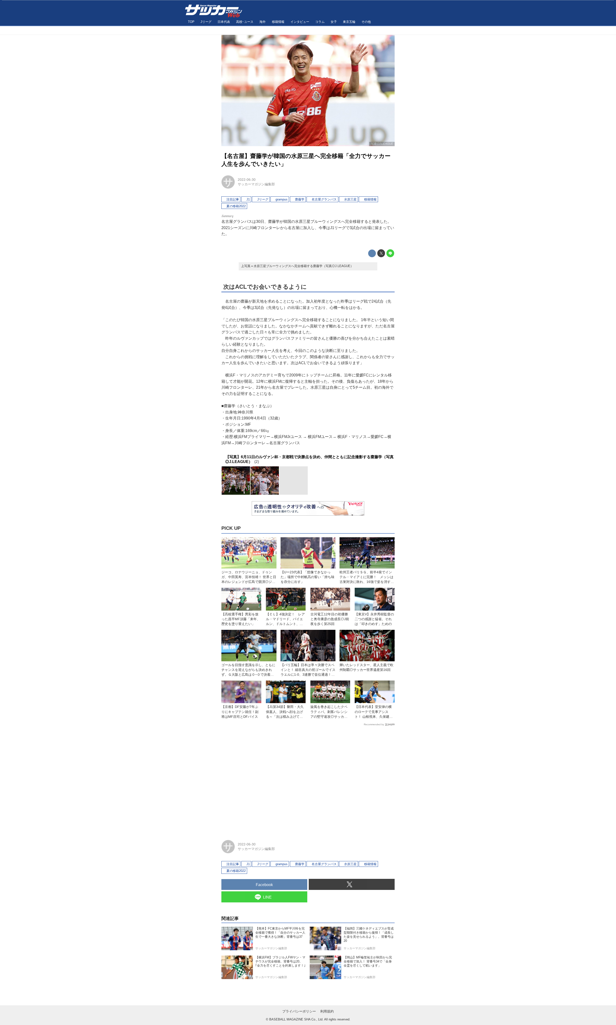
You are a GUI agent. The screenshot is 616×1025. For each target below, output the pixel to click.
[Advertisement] (308, 781)
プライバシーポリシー (299, 1011)
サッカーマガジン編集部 (256, 184)
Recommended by (374, 724)
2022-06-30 (247, 179)
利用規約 (327, 1011)
